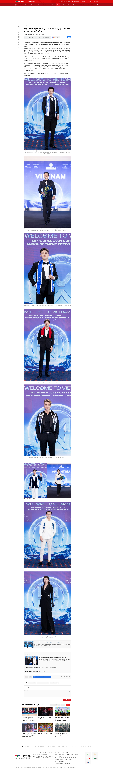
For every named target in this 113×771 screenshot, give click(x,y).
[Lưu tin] (19, 40)
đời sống (68, 4)
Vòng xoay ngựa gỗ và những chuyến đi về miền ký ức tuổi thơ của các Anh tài (29, 719)
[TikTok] (29, 758)
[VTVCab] (95, 758)
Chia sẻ (69, 37)
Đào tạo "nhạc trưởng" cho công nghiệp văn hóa (45, 734)
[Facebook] (19, 27)
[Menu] (97, 5)
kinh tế (44, 4)
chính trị (20, 4)
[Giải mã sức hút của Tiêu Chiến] (45, 711)
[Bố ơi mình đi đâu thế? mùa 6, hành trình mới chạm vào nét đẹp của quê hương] (62, 711)
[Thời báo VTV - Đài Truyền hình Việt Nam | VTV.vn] (20, 1)
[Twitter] (67, 677)
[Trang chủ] (16, 5)
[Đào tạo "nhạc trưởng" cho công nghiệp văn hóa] (45, 727)
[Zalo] (64, 677)
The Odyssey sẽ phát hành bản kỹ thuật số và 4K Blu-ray (62, 735)
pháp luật (32, 4)
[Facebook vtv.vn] (88, 1)
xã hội (26, 4)
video (87, 4)
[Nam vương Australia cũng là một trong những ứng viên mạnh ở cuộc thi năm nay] (47, 420)
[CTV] (88, 758)
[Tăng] (18, 42)
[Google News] (56, 37)
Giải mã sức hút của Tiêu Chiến (44, 718)
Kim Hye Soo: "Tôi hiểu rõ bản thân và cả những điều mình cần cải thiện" (29, 735)
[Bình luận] (19, 32)
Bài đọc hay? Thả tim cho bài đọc (43, 676)
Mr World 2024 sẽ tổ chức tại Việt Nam (35, 671)
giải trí (57, 4)
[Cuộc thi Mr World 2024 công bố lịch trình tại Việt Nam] (31, 660)
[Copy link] (19, 30)
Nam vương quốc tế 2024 (43, 683)
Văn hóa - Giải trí (27, 25)
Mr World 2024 (32, 683)
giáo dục (82, 4)
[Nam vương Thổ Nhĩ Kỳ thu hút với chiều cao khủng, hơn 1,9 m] (47, 345)
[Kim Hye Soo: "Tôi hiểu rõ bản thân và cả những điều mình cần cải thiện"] (29, 727)
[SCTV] (88, 762)
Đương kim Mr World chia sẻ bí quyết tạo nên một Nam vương (41, 667)
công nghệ (75, 4)
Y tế (63, 4)
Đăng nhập (96, 1)
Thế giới (38, 4)
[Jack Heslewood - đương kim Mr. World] (47, 535)
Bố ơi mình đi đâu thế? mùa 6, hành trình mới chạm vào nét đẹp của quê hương (62, 719)
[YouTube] (27, 758)
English (83, 1)
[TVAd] (95, 754)
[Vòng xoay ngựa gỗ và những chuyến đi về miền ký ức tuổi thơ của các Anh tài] (29, 711)
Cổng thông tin (76, 1)
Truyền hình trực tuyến (65, 1)
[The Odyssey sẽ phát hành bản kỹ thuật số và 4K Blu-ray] (62, 727)
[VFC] (88, 754)
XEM (68, 704)
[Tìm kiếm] (91, 1)
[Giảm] (18, 46)
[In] (19, 37)
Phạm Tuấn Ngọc (54, 683)
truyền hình (51, 4)
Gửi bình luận (67, 699)
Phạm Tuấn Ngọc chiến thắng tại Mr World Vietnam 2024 (50, 642)
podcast (93, 4)
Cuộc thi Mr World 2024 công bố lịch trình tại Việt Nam (52, 657)
